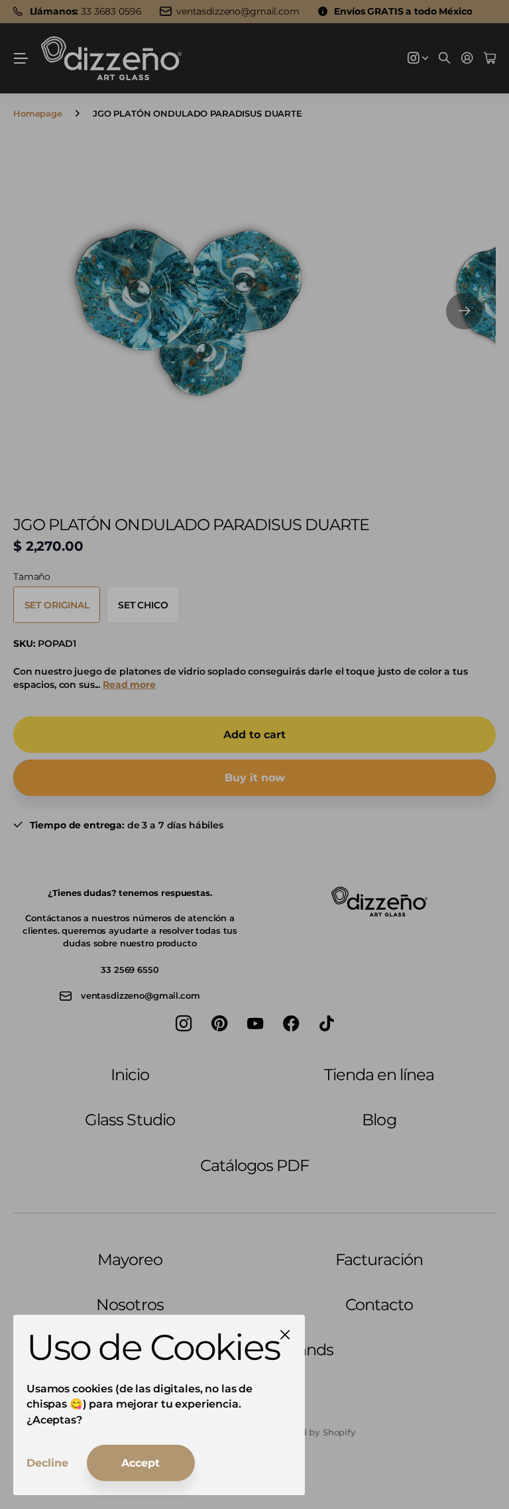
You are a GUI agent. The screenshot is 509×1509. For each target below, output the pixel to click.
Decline (47, 1463)
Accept (140, 1463)
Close (285, 1335)
